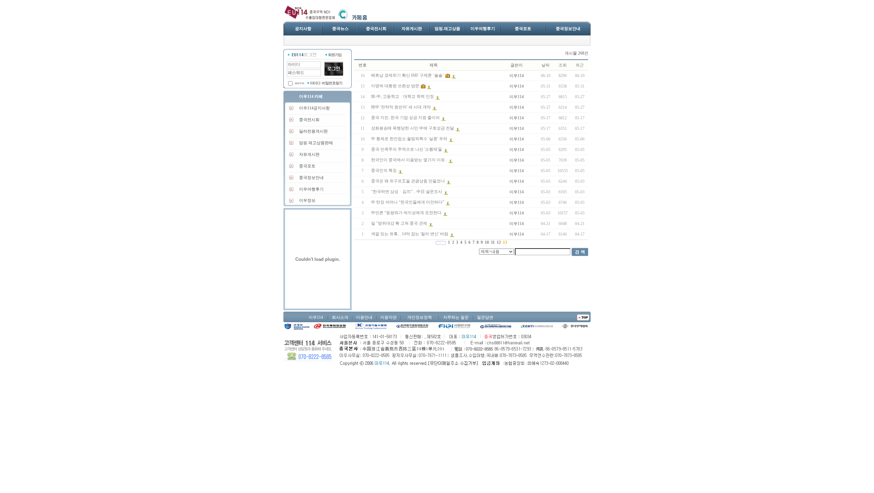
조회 (563, 65)
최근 (580, 65)
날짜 (545, 65)
